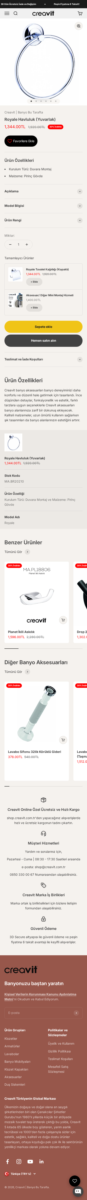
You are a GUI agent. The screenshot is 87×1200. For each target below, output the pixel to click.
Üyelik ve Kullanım (61, 1043)
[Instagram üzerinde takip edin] (19, 1162)
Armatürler (12, 1046)
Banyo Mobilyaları (17, 1061)
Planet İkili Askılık (21, 632)
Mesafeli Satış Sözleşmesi (58, 1069)
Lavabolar (11, 1054)
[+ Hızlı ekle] (63, 620)
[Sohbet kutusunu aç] (78, 1191)
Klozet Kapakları (16, 1069)
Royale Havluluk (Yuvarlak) (24, 458)
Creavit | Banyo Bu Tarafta (23, 112)
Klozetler (10, 1038)
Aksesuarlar (13, 1077)
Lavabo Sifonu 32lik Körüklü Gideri (34, 752)
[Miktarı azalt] (10, 244)
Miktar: (9, 235)
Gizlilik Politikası (59, 1051)
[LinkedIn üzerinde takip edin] (42, 1162)
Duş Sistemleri (14, 1084)
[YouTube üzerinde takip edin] (30, 1162)
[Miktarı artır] (26, 244)
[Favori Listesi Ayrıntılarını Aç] (74, 1181)
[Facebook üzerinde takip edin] (7, 1162)
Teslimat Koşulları (60, 1059)
